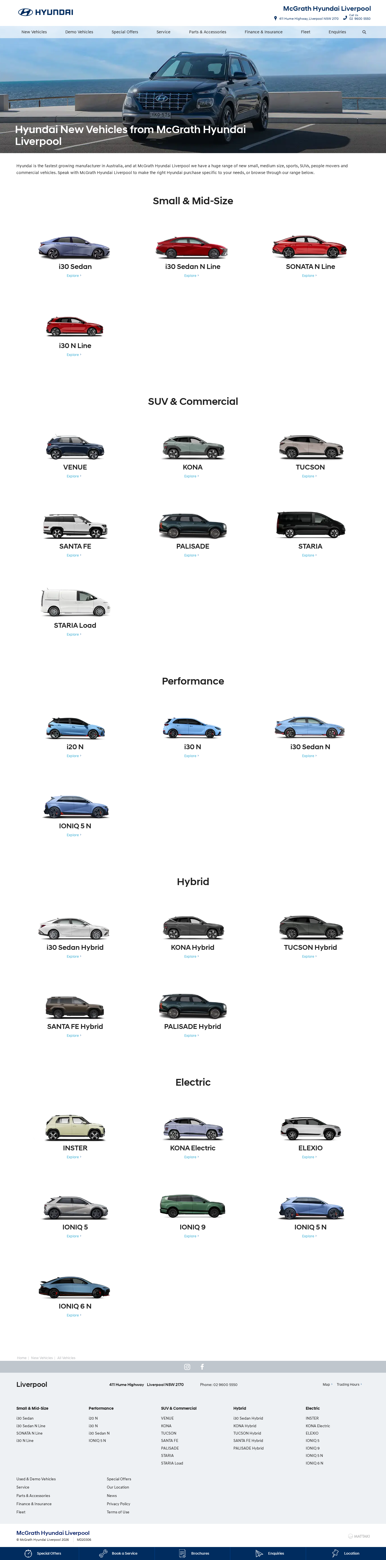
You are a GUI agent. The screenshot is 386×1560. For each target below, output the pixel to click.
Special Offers (125, 31)
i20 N (93, 1418)
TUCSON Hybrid (247, 1433)
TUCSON (168, 1433)
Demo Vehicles (79, 31)
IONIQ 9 (313, 1448)
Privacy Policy (118, 1503)
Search (364, 31)
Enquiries (337, 31)
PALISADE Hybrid (248, 1448)
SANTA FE (169, 1440)
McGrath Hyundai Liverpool (327, 9)
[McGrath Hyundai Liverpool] (46, 12)
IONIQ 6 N (314, 1463)
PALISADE (170, 1448)
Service (163, 31)
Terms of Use (118, 1511)
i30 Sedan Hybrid (248, 1418)
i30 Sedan (25, 1418)
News (112, 1495)
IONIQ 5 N (97, 1440)
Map (326, 1384)
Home (22, 1357)
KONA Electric (318, 1425)
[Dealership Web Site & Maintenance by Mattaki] (359, 1536)
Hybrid (239, 1408)
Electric (313, 1408)
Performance (101, 1408)
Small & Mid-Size (32, 1408)
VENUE (167, 1418)
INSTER (312, 1418)
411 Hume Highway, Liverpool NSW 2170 (309, 18)
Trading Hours (348, 1384)
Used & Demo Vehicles (36, 1478)
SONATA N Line (29, 1433)
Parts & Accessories (207, 31)
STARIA (167, 1455)
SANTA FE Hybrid (248, 1440)
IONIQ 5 (312, 1440)
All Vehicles (66, 1357)
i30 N (93, 1425)
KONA (166, 1425)
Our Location (118, 1487)
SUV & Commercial (179, 1408)
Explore (73, 275)
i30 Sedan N (99, 1433)
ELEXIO (312, 1433)
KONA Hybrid (244, 1425)
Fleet (305, 31)
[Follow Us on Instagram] (187, 1367)
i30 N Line (25, 1440)
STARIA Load (172, 1463)
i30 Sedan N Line (30, 1425)
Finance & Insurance (264, 31)
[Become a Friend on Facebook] (202, 1367)
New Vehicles (34, 31)
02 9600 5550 (359, 18)
